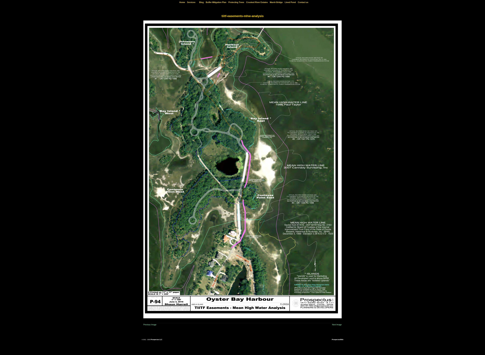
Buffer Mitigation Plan (216, 2)
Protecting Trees (236, 2)
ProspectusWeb (337, 339)
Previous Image (149, 325)
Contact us (303, 2)
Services (191, 2)
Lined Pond (290, 2)
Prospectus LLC (156, 339)
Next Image (337, 325)
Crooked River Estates (257, 2)
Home (182, 2)
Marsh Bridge (276, 2)
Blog (201, 2)
